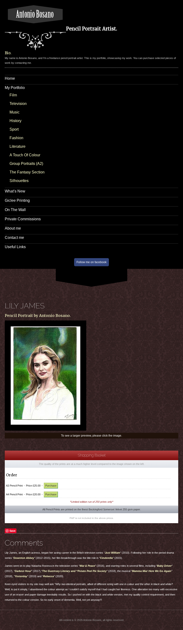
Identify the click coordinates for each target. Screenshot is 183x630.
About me (13, 228)
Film (13, 95)
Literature (17, 146)
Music (15, 112)
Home (10, 78)
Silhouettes (19, 181)
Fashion (16, 138)
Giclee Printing (17, 200)
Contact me (14, 238)
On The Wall (15, 210)
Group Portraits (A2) (26, 164)
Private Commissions (23, 219)
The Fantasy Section (27, 172)
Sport (14, 129)
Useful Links (15, 247)
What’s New (15, 191)
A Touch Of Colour (25, 155)
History (15, 121)
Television (18, 104)
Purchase (50, 485)
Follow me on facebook (91, 262)
